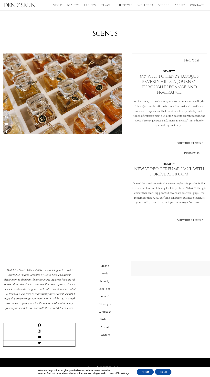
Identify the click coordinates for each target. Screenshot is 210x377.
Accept (145, 371)
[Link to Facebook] (39, 326)
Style (57, 5)
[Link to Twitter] (39, 344)
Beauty (73, 5)
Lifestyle (124, 5)
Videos (163, 5)
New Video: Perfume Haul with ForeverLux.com (169, 171)
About (180, 5)
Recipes (90, 5)
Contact (197, 5)
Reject (163, 371)
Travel (106, 5)
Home (105, 265)
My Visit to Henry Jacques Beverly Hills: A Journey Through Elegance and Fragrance (169, 84)
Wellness (145, 5)
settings (125, 373)
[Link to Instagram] (39, 332)
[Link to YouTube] (39, 338)
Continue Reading (190, 143)
